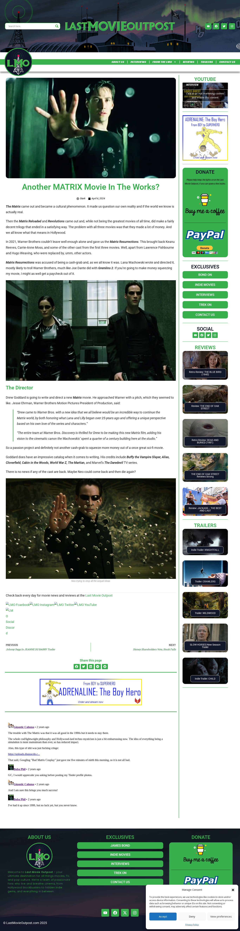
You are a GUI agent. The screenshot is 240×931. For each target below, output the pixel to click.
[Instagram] (232, 26)
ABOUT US (117, 62)
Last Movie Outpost (99, 595)
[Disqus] (91, 765)
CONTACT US (227, 62)
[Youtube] (208, 26)
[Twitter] (224, 26)
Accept (163, 916)
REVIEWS (188, 62)
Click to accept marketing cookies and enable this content (205, 95)
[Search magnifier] (56, 26)
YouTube (205, 79)
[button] (233, 889)
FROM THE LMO (162, 62)
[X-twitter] (125, 913)
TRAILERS (207, 62)
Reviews (205, 347)
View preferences (221, 916)
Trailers (205, 525)
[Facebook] (216, 26)
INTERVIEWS (138, 62)
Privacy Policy (192, 924)
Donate (205, 172)
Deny (192, 916)
